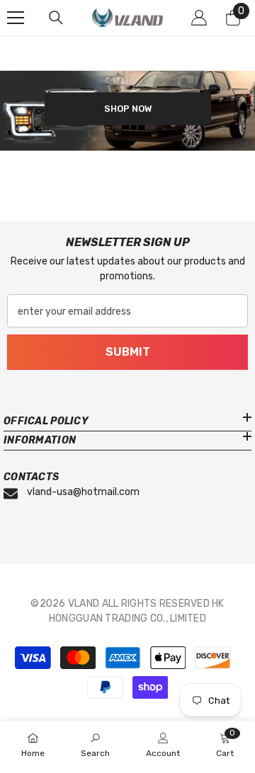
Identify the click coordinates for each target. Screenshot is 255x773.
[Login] (199, 17)
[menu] (15, 17)
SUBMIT (128, 352)
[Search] (55, 17)
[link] (95, 746)
